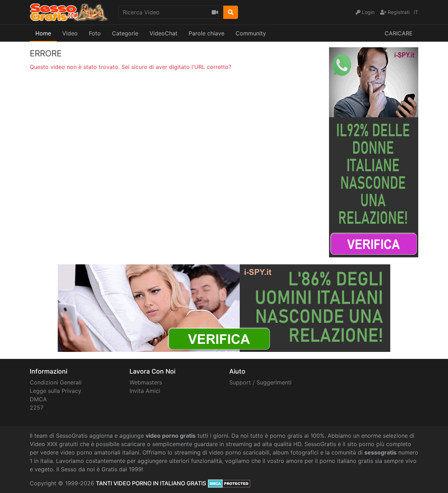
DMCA (38, 399)
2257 (36, 407)
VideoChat (163, 33)
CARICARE (399, 33)
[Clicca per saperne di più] (373, 151)
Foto (95, 33)
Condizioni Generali (56, 382)
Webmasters (146, 382)
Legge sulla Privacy (55, 390)
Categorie (125, 33)
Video (70, 33)
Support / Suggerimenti (260, 382)
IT (416, 12)
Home (43, 33)
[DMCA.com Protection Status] (229, 483)
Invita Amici (145, 390)
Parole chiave (206, 33)
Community (251, 33)
